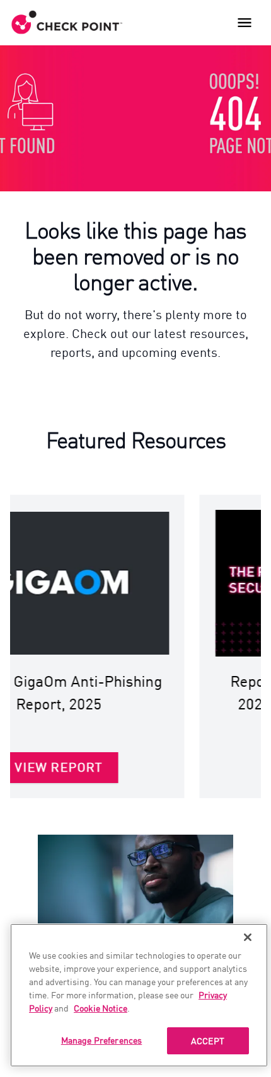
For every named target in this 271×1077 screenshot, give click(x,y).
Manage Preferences (101, 1040)
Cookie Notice (100, 1007)
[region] (139, 995)
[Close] (248, 937)
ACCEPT (207, 1040)
